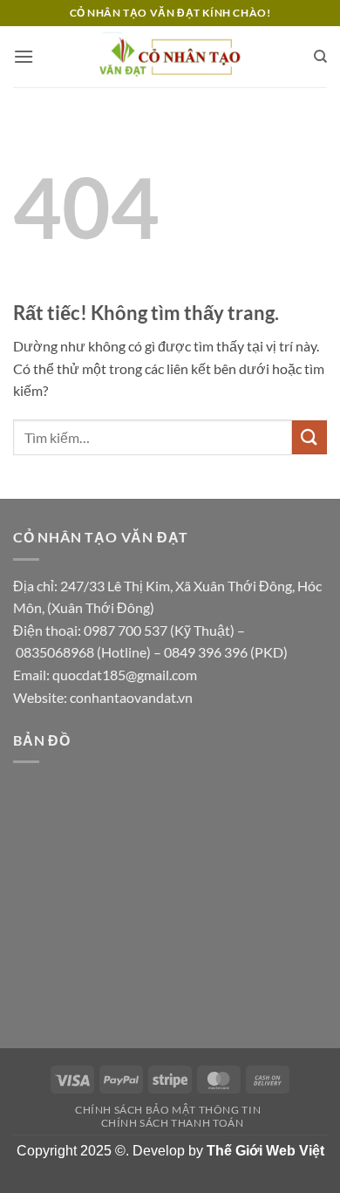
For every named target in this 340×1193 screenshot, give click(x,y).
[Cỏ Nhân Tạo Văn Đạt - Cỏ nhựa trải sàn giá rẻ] (170, 56)
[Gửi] (309, 437)
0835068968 (55, 652)
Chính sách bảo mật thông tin (168, 1109)
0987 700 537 (125, 630)
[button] (23, 56)
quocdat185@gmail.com (124, 674)
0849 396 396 (206, 652)
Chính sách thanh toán (172, 1122)
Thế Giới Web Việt (265, 1150)
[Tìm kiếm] (320, 56)
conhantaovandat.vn (131, 697)
